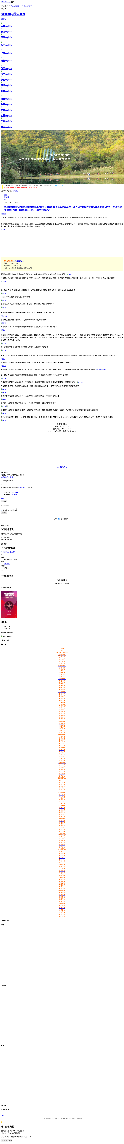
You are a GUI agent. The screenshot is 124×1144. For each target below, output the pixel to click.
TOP (2, 1115)
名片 (5, 199)
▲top (2, 498)
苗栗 (6, 68)
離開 (10, 1140)
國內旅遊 (15, 492)
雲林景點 (15, 494)
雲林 (6, 91)
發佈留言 (3, 512)
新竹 (6, 61)
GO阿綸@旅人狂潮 (13, 14)
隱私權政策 (72, 1119)
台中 (6, 74)
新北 (6, 45)
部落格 (6, 197)
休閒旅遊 (16, 191)
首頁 (6, 26)
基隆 (6, 37)
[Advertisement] (55, 244)
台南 (6, 104)
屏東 (6, 110)
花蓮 (6, 121)
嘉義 (6, 99)
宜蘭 (6, 115)
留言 (24, 487)
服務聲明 (79, 1119)
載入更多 (3, 501)
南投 (6, 85)
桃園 (6, 53)
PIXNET (48, 1119)
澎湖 (6, 32)
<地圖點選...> (19, 261)
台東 (6, 127)
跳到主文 (4, 19)
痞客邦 (20, 487)
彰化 (6, 80)
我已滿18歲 (4, 1140)
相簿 (5, 195)
